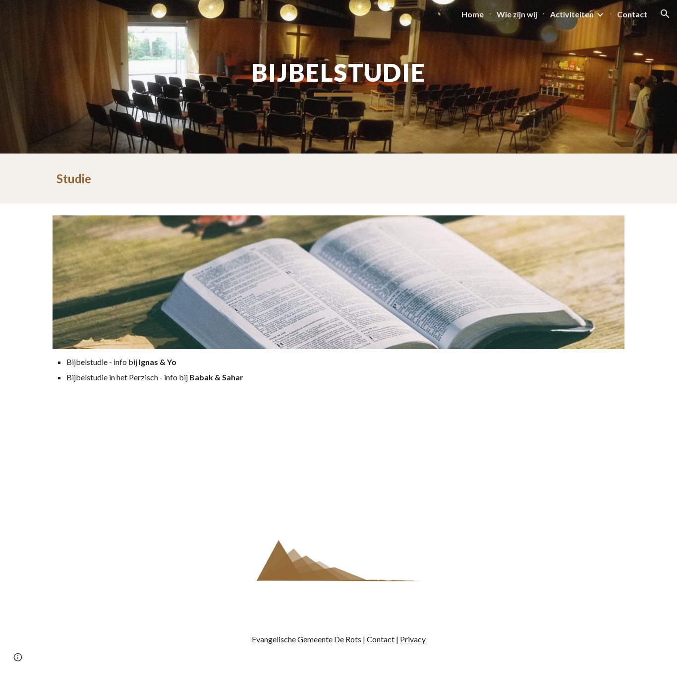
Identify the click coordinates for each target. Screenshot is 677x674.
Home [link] (472, 14)
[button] (665, 14)
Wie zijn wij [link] (517, 14)
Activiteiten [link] (572, 14)
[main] (338, 77)
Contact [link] (632, 14)
